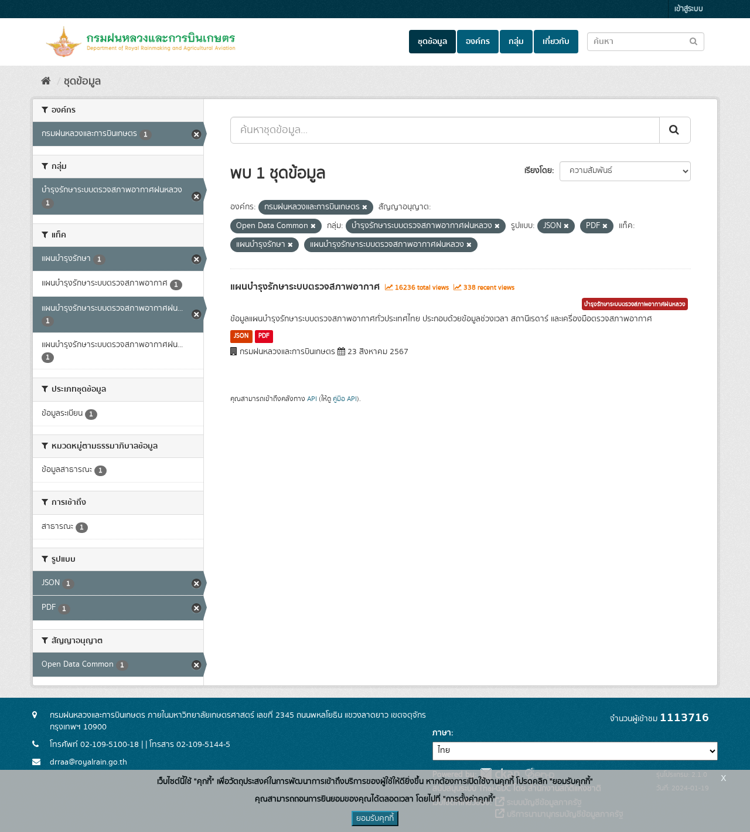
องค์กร (478, 41)
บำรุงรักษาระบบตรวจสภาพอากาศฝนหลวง (635, 304)
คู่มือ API (345, 399)
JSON (241, 336)
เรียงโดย (538, 170)
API (312, 399)
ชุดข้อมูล (432, 41)
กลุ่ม (516, 41)
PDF (264, 336)
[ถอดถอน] (364, 207)
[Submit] (675, 130)
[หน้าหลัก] (46, 81)
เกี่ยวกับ (556, 41)
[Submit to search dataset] (693, 41)
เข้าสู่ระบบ (688, 9)
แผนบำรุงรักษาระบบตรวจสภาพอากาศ (305, 286)
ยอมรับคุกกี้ (375, 818)
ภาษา (441, 733)
